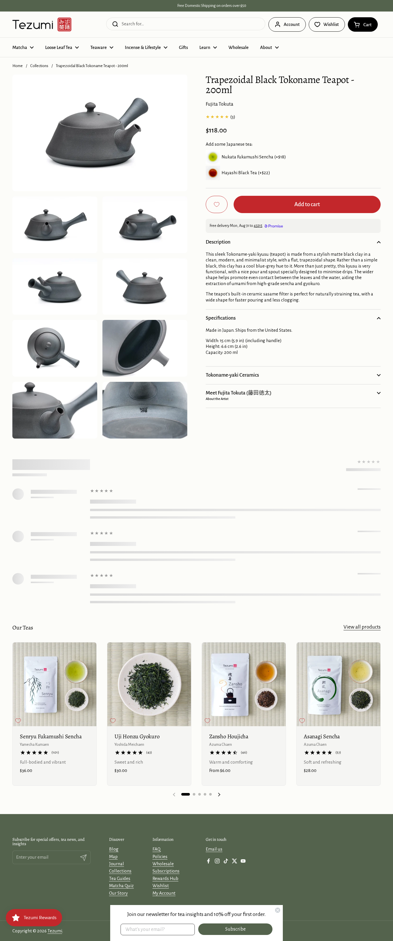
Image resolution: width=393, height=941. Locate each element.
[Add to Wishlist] (217, 204)
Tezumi (54, 930)
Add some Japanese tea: (229, 144)
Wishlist (160, 885)
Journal (116, 863)
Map (113, 856)
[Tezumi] (41, 24)
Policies (159, 856)
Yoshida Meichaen (129, 744)
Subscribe (235, 929)
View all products (362, 627)
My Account (163, 893)
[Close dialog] (278, 910)
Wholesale (163, 863)
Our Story (118, 893)
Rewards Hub (165, 878)
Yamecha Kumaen (34, 744)
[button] (363, 24)
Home (17, 66)
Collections (39, 66)
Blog (114, 849)
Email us (214, 849)
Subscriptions (166, 870)
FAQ (156, 849)
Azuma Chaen (220, 744)
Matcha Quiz (121, 885)
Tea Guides (119, 878)
